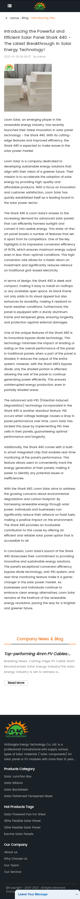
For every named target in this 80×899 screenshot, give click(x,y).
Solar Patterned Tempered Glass (28, 796)
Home (14, 18)
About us (10, 852)
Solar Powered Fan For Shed (24, 814)
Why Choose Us (15, 858)
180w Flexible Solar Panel (22, 821)
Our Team (11, 865)
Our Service (12, 871)
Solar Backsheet (16, 789)
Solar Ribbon (13, 783)
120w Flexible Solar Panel (22, 827)
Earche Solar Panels (18, 834)
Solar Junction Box (17, 776)
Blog (25, 18)
